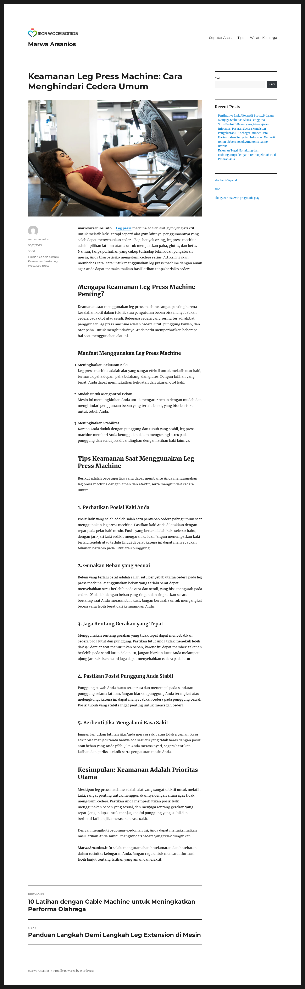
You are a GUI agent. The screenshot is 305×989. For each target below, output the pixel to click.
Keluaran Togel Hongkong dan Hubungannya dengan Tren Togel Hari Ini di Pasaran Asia (247, 155)
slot (217, 189)
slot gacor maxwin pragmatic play (237, 198)
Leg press (124, 228)
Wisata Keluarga (263, 38)
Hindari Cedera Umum (43, 256)
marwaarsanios (38, 239)
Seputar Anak (220, 38)
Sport (31, 251)
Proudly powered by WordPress (73, 971)
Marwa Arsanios (52, 44)
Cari (217, 78)
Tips (241, 38)
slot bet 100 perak (226, 180)
